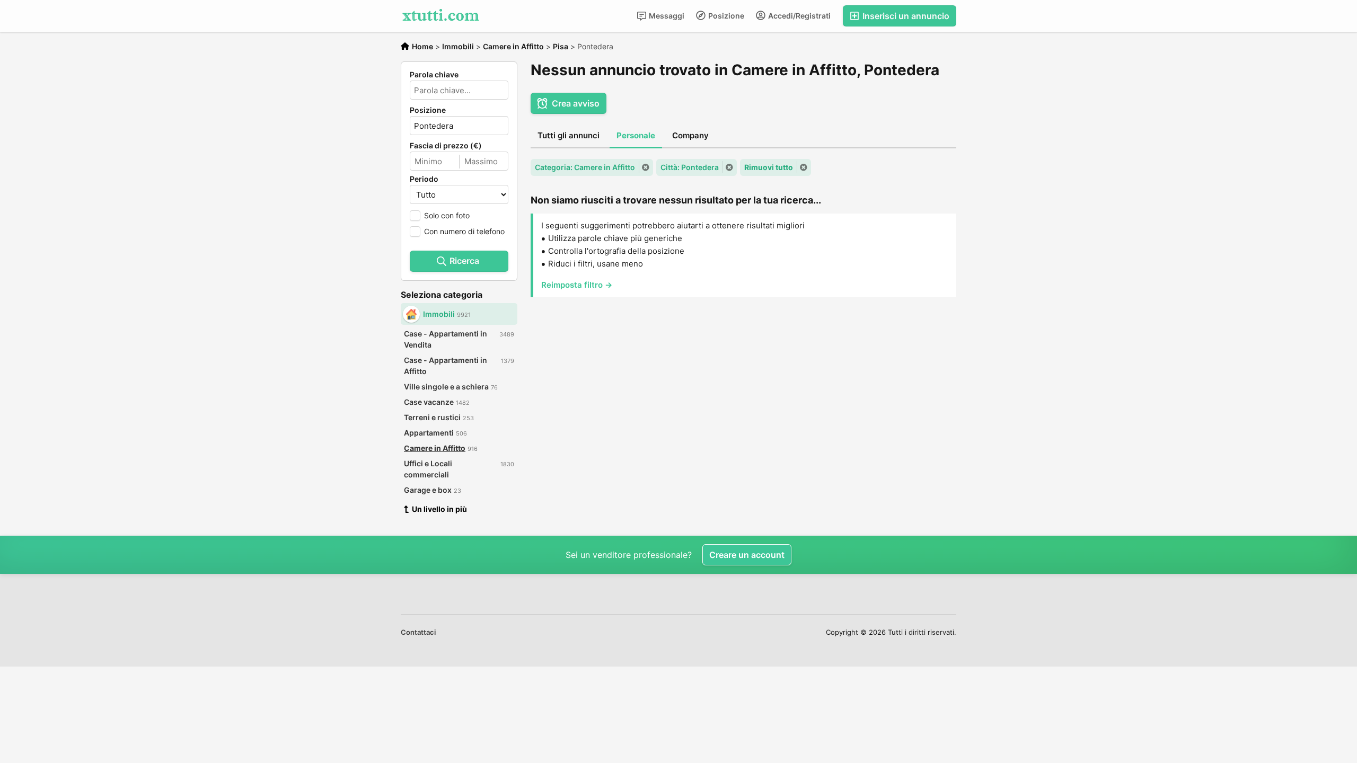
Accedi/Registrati (798, 15)
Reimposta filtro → (576, 285)
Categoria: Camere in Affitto (585, 167)
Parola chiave (434, 74)
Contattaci (418, 632)
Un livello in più (439, 508)
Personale (635, 135)
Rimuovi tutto (768, 167)
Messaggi (665, 15)
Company (690, 135)
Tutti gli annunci (568, 135)
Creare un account (747, 554)
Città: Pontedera (689, 167)
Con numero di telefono (464, 231)
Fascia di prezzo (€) (446, 145)
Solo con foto (447, 215)
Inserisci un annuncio (904, 16)
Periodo (424, 179)
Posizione (725, 15)
